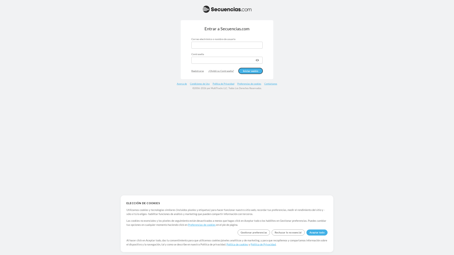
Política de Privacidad (263, 244)
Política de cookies (237, 244)
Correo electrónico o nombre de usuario (213, 39)
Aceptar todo (317, 232)
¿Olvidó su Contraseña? (221, 70)
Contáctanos (270, 83)
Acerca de (182, 83)
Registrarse (197, 70)
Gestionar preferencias (254, 232)
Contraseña (197, 54)
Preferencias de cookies (202, 224)
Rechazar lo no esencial (288, 232)
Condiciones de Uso (200, 83)
